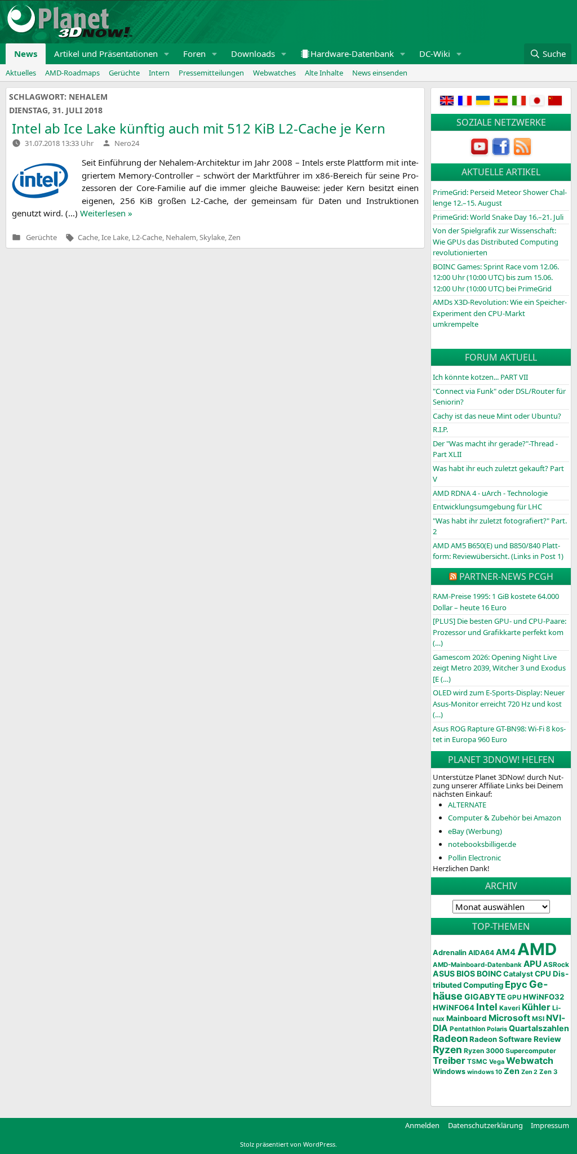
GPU (514, 997)
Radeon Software (500, 1039)
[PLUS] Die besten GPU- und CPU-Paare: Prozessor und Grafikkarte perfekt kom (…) (499, 632)
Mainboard (466, 1018)
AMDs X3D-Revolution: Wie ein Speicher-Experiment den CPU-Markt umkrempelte (500, 313)
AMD (537, 949)
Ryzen (447, 1049)
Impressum (550, 1125)
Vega (496, 1062)
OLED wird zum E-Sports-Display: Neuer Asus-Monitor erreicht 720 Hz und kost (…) (499, 703)
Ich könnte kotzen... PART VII (480, 377)
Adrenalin (450, 952)
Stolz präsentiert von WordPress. (288, 1144)
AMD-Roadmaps (72, 73)
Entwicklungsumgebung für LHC (487, 506)
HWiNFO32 (543, 996)
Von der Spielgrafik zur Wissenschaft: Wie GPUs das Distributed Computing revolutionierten (495, 241)
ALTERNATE (467, 805)
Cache (88, 237)
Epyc (516, 984)
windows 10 (484, 1072)
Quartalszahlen (539, 1028)
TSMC (477, 1062)
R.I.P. (440, 429)
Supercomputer (530, 1051)
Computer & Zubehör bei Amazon (504, 818)
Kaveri (509, 1008)
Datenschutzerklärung (485, 1125)
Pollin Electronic (474, 858)
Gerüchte (124, 73)
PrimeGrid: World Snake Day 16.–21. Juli (498, 217)
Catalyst (518, 974)
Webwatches (274, 73)
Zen (234, 237)
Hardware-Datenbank (352, 53)
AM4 (506, 952)
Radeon (450, 1038)
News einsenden (379, 73)
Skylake (212, 237)
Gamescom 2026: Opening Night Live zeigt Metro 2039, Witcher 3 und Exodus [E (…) (499, 668)
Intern (159, 73)
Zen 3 (548, 1072)
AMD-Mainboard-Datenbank (477, 965)
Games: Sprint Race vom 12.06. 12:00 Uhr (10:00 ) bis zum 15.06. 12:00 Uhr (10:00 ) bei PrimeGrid (496, 277)
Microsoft (509, 1018)
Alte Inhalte (324, 73)
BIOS (465, 973)
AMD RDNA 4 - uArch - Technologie (490, 493)
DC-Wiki (434, 53)
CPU (543, 973)
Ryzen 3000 (484, 1050)
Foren (194, 53)
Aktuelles (21, 73)
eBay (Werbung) (475, 831)
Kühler (536, 1007)
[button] (167, 53)
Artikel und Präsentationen (106, 53)
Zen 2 (529, 1072)
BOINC (489, 973)
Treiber (449, 1060)
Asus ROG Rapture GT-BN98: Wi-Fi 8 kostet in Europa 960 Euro (499, 734)
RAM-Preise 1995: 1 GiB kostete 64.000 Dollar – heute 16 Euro (496, 601)
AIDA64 (481, 952)
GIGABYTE (484, 996)
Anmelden (422, 1125)
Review (547, 1039)
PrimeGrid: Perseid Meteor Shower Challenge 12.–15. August (500, 197)
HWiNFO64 (453, 1007)
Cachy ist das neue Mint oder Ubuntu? (497, 416)
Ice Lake (114, 237)
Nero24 (126, 143)
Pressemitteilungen (211, 73)
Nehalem (181, 237)
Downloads (253, 53)
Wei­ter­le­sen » (106, 213)
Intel (487, 1007)
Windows (449, 1071)
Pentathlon (467, 1029)
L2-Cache (147, 237)
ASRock (556, 965)
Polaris (497, 1029)
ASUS (444, 973)
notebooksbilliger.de (482, 844)
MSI (538, 1019)
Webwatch (529, 1060)
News (25, 53)
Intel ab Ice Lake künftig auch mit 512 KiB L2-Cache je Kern (198, 128)
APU (532, 963)
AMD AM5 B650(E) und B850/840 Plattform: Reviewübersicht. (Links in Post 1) (498, 551)
